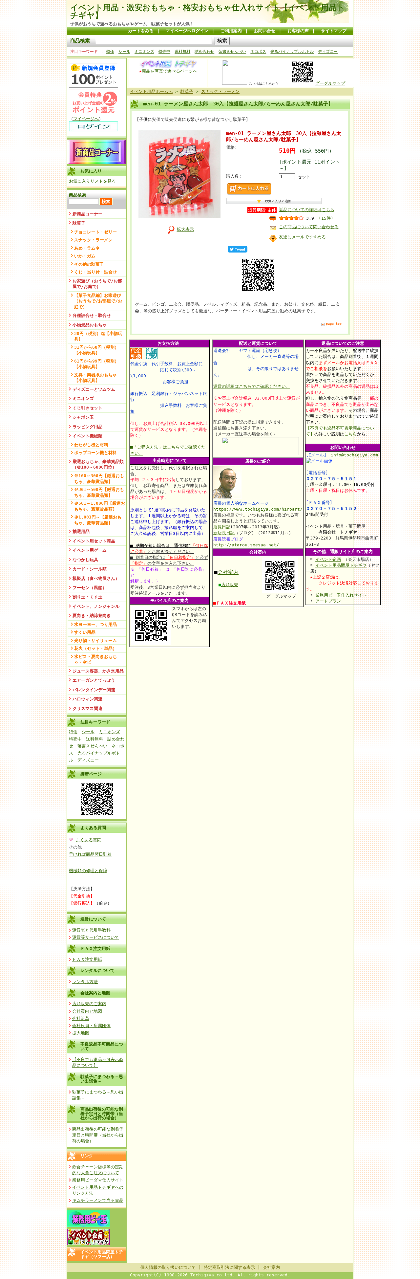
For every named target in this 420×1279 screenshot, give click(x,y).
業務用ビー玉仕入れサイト (341, 595)
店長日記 (221, 526)
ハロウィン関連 (87, 698)
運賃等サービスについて (95, 937)
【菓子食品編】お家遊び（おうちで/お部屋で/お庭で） (98, 301)
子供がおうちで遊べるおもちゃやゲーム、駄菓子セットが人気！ (132, 23)
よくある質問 (88, 839)
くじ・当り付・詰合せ (95, 272)
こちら (350, 433)
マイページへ (86, 118)
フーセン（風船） (90, 587)
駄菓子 (79, 223)
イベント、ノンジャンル (96, 606)
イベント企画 (328, 559)
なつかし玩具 (85, 559)
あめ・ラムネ (87, 248)
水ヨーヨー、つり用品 (95, 624)
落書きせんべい (232, 51)
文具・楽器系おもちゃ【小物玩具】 (95, 377)
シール (124, 51)
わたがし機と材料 (91, 444)
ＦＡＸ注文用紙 (95, 948)
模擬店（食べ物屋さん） (96, 578)
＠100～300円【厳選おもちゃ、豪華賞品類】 (99, 478)
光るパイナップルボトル (292, 51)
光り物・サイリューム (95, 640)
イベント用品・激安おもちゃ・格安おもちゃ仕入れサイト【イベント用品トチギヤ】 (207, 11)
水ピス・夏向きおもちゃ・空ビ (95, 659)
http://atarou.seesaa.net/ (246, 544)
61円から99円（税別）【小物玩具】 (96, 364)
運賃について (93, 918)
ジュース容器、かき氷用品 (98, 671)
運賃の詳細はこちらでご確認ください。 (251, 386)
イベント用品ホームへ (151, 91)
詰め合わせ (204, 51)
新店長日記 (224, 532)
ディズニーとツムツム (94, 389)
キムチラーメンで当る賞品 (97, 1200)
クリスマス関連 (87, 708)
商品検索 (80, 40)
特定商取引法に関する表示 (229, 1267)
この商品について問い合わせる (309, 226)
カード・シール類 (90, 568)
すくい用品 (84, 632)
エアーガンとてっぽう (94, 680)
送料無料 (182, 51)
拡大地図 (80, 1032)
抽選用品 (81, 531)
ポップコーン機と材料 (95, 452)
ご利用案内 (231, 30)
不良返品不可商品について (101, 1046)
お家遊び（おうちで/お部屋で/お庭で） (97, 283)
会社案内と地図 (95, 992)
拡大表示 (185, 229)
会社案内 (228, 572)
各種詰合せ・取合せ (92, 315)
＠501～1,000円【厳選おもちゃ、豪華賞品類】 (99, 506)
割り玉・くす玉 (87, 596)
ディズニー (328, 51)
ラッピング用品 (87, 426)
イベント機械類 (87, 435)
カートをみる (141, 30)
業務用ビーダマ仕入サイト (97, 1180)
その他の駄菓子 (89, 264)
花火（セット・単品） (95, 648)
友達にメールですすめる (302, 236)
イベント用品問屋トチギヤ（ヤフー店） (101, 1254)
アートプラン (328, 601)
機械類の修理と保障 (88, 870)
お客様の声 (298, 30)
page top (334, 323)
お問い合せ (264, 30)
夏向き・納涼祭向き (92, 615)
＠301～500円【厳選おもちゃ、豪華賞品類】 (99, 492)
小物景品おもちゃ (90, 324)
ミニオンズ (144, 51)
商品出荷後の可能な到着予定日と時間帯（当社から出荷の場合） (101, 1113)
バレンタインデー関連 (94, 689)
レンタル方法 (85, 981)
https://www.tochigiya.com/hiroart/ (258, 509)
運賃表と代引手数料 (91, 930)
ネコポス (258, 51)
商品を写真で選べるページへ (169, 71)
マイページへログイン (187, 30)
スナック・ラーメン (93, 239)
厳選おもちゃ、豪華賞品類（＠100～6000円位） (98, 464)
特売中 (164, 51)
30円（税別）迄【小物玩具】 (98, 336)
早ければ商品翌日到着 (90, 854)
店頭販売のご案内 (89, 1003)
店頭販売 (229, 584)
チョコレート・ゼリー (95, 232)
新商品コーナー (87, 213)
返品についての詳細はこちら (306, 209)
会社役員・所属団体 (91, 1025)
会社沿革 (80, 1018)
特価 (110, 51)
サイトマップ (333, 30)
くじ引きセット (87, 408)
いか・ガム (84, 256)
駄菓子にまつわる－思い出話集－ (101, 1078)
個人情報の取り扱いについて (168, 1267)
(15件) (326, 218)
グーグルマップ (330, 83)
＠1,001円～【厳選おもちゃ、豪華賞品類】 (97, 520)
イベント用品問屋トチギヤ (341, 565)
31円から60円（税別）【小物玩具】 (96, 350)
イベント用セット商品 (94, 541)
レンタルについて (97, 970)
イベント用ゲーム (90, 550)
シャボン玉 (83, 417)
